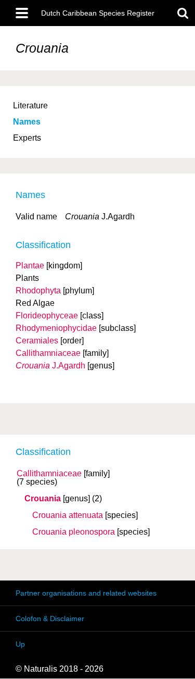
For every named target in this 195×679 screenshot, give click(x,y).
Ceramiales (37, 340)
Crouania (42, 499)
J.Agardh (50, 365)
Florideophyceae (47, 315)
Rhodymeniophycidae (56, 328)
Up (20, 644)
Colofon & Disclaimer (50, 618)
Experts (27, 137)
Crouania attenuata (67, 515)
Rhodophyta (38, 290)
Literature (30, 105)
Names (27, 121)
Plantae (30, 265)
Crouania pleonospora (73, 532)
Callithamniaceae (49, 474)
